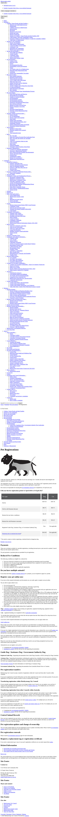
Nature (11, 67)
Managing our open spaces (16, 199)
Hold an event (10, 224)
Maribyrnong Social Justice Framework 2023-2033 (22, 368)
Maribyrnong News (14, 393)
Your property (10, 127)
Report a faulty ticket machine (17, 117)
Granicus (27, 815)
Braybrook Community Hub (17, 177)
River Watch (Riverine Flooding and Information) (22, 152)
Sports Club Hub (14, 200)
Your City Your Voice (9, 811)
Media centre (13, 399)
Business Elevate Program (16, 300)
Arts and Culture (11, 174)
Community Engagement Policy (17, 388)
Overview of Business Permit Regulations (20, 292)
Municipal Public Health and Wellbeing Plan (20, 353)
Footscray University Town (13, 235)
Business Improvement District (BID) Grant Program (22, 205)
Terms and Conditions (15, 173)
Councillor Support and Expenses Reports (20, 336)
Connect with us (11, 389)
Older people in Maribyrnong (17, 44)
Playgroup (12, 30)
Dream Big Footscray (12, 162)
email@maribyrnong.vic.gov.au (8, 777)
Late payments (13, 142)
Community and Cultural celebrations (16, 237)
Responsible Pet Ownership (16, 95)
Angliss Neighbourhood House (17, 182)
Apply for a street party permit (17, 228)
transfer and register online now (32, 703)
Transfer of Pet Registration (16, 426)
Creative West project (12, 281)
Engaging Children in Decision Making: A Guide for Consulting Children (27, 38)
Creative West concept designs (17, 284)
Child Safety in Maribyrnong (17, 40)
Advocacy (9, 271)
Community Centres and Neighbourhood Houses (18, 176)
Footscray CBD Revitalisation (17, 327)
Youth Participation (14, 221)
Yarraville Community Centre (17, 181)
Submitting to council (9, 649)
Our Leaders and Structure (13, 349)
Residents (6, 22)
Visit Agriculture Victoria (7, 663)
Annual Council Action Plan (17, 358)
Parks (11, 198)
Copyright (3, 814)
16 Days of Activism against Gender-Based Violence (22, 243)
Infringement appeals (15, 371)
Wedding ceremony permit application (19, 231)
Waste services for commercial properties (20, 318)
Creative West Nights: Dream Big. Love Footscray (22, 285)
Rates (8, 134)
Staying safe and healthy (13, 51)
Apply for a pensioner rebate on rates (19, 141)
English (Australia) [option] (17, 13)
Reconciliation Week (15, 248)
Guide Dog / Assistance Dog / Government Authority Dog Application (27, 425)
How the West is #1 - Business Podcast (19, 310)
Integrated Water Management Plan (18, 70)
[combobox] (8, 11)
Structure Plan (13, 169)
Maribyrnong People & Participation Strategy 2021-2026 (23, 223)
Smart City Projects (14, 266)
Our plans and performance (13, 350)
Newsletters (13, 394)
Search (2, 403)
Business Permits (11, 289)
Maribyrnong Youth (8, 810)
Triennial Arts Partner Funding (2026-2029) (20, 209)
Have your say (13, 390)
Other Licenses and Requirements (18, 295)
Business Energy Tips (15, 324)
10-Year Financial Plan (15, 356)
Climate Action (13, 61)
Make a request (10, 370)
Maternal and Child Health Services (18, 24)
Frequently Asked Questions (17, 297)
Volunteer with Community (16, 214)
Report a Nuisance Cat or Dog (17, 106)
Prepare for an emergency (16, 158)
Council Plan (13, 352)
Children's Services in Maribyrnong (18, 27)
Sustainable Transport (15, 123)
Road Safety (13, 119)
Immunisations (13, 29)
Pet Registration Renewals (16, 101)
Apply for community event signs (18, 225)
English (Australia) (17, 8)
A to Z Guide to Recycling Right (18, 80)
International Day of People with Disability (20, 253)
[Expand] (9, 22)
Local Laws (10, 372)
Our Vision (9, 347)
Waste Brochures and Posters (17, 88)
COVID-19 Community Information (19, 149)
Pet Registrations (14, 98)
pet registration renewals (28, 487)
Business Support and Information (15, 306)
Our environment (11, 59)
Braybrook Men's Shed (15, 185)
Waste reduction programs (16, 79)
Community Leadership (15, 220)
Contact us (9, 397)
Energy (11, 63)
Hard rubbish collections (16, 76)
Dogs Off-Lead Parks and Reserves (18, 94)
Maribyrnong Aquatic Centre (17, 58)
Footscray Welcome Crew (16, 163)
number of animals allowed (18, 573)
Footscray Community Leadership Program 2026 (18, 171)
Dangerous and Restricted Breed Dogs (19, 102)
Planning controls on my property (18, 130)
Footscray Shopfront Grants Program (19, 164)
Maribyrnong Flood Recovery (17, 159)
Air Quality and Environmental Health (19, 275)
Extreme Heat (13, 155)
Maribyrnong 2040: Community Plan (19, 364)
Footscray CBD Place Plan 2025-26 (18, 167)
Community (6, 160)
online (51, 742)
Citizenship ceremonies (15, 242)
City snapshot (13, 257)
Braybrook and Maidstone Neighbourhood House (22, 184)
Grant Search (13, 210)
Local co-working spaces (16, 314)
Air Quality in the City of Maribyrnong (19, 69)
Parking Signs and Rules (16, 120)
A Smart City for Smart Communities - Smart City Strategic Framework (27, 264)
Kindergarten (13, 26)
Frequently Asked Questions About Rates (20, 146)
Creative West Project (15, 170)
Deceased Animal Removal (16, 109)
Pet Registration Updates (16, 99)
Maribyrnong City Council (10, 803)
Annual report (13, 357)
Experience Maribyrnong (16, 261)
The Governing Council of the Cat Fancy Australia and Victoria (19, 750)
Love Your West (11, 329)
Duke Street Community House (17, 187)
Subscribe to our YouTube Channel (12, 789)
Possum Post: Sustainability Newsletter (19, 73)
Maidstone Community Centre (17, 178)
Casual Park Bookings (15, 202)
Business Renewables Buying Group (19, 321)
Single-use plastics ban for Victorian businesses (21, 320)
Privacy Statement (16, 814)
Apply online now (5, 622)
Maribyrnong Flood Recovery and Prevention (21, 278)
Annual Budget (13, 354)
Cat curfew (12, 112)
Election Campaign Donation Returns (19, 339)
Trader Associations (14, 311)
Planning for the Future (15, 31)
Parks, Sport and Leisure (13, 194)
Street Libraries (13, 217)
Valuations (12, 140)
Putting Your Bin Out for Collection (18, 83)
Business (6, 288)
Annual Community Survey (16, 363)
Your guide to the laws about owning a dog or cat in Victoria (18, 751)
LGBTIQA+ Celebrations (16, 250)
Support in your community (13, 41)
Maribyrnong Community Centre (18, 180)
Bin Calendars (13, 90)
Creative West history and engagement (19, 282)
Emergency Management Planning (18, 151)
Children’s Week (14, 238)
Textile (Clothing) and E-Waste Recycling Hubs (21, 85)
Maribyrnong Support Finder (17, 49)
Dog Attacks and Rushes (16, 103)
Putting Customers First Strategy (18, 360)
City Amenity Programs (15, 315)
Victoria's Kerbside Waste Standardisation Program (22, 91)
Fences (11, 131)
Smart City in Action (15, 267)
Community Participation (13, 212)
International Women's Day (16, 245)
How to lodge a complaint (16, 400)
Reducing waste (14, 62)
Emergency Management (13, 148)
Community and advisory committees (19, 396)
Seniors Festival (14, 241)
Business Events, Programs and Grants (16, 299)
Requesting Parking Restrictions (17, 126)
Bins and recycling (11, 74)
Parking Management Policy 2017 (18, 121)
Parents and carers (14, 33)
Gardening (12, 72)
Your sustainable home (15, 133)
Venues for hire (13, 189)
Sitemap (24, 814)
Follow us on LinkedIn (9, 788)
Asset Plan (12, 367)
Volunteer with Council (15, 213)
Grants (8, 203)
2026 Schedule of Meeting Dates (18, 343)
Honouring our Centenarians (17, 48)
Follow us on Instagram (9, 792)
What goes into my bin (15, 81)
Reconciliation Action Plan (16, 361)
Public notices (13, 376)
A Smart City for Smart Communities (16, 263)
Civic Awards (13, 239)
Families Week (13, 255)
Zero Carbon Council (15, 365)
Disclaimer (9, 814)
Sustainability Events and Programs (18, 66)
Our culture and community (16, 260)
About (5, 331)
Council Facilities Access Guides (18, 45)
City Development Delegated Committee (20, 345)
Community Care (14, 47)
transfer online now (33, 685)
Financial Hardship (14, 145)
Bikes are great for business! (17, 317)
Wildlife (12, 108)
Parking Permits (14, 115)
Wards (11, 334)
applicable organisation (6, 610)
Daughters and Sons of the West (17, 216)
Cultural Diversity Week (16, 246)
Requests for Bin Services (16, 77)
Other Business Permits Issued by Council (20, 293)
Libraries (9, 191)
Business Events (14, 302)
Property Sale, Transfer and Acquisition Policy (21, 386)
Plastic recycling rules (15, 84)
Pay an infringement (15, 116)
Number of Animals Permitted (17, 97)
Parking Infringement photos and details (19, 124)
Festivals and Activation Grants (17, 207)
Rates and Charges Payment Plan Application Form (22, 137)
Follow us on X (7, 791)
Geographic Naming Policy (16, 385)
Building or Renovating (15, 128)
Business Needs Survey (15, 309)
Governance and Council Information (16, 375)
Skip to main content (6, 1)
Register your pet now (6, 541)
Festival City (10, 192)
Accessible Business (15, 322)
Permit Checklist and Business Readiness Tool (21, 291)
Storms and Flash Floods (16, 153)
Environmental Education (16, 65)
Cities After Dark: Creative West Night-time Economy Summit (25, 286)
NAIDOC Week (14, 249)
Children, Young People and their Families (17, 23)
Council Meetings (11, 340)
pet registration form (19, 647)
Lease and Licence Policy (16, 383)
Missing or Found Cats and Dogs (18, 105)
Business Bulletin (14, 307)
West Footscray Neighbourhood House (19, 188)
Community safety (14, 55)
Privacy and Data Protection (16, 379)
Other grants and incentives (16, 313)
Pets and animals (11, 92)
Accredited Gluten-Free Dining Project (19, 325)
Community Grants (14, 206)
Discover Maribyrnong (12, 256)
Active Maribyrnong (15, 195)
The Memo (12, 392)
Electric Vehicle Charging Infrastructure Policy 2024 (22, 268)
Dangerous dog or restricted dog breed (11, 533)
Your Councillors (11, 332)
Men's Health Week (14, 252)
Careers (8, 374)
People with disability (15, 42)
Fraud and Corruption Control (17, 381)
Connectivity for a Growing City (18, 277)
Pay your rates (13, 135)
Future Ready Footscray (16, 273)
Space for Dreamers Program (17, 166)
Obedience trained (8, 608)
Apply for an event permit (16, 227)
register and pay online (30, 699)
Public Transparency (15, 382)
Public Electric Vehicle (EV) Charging (19, 270)
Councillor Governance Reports (17, 338)
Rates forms (13, 144)
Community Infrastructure (16, 279)
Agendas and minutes (15, 342)
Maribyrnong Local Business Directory (16, 328)
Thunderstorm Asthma (15, 156)
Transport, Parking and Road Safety (15, 113)
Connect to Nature (14, 218)
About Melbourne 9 (14, 346)
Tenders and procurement (13, 304)
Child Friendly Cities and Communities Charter (21, 37)
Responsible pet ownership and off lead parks (15, 748)
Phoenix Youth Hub (14, 34)
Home (2, 404)
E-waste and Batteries (15, 87)
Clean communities (14, 56)
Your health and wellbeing (16, 52)
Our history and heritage (16, 259)
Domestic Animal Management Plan (18, 110)
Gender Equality (14, 54)
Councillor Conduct (14, 335)
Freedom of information (15, 378)
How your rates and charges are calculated (20, 138)
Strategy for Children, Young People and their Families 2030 (24, 36)
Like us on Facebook (9, 786)
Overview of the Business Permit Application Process (23, 296)
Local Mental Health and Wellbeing (18, 274)
